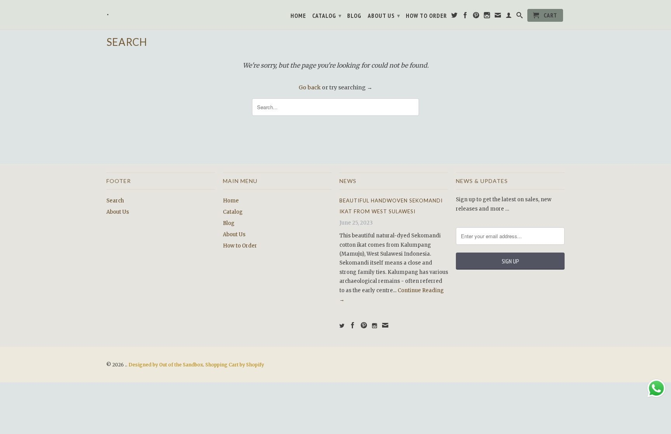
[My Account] (509, 16)
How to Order (426, 15)
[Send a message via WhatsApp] (656, 388)
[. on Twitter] (454, 16)
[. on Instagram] (487, 16)
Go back (310, 87)
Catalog (327, 15)
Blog (354, 15)
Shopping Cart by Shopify (234, 365)
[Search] (519, 16)
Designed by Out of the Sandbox (166, 365)
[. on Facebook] (465, 16)
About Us (384, 15)
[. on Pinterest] (476, 16)
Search (115, 200)
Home (298, 15)
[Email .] (498, 16)
